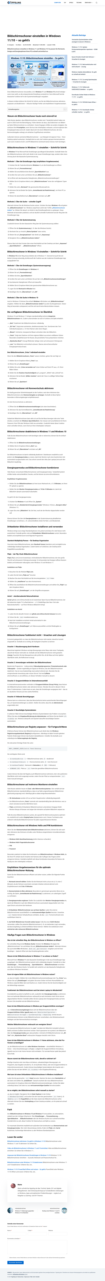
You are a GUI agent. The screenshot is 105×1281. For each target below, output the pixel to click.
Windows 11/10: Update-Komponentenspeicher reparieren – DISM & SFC (84, 49)
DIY (65, 2)
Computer (57, 2)
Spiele (71, 2)
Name (9, 1230)
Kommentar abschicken (15, 1262)
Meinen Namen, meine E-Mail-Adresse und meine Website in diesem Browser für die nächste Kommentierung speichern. (37, 1257)
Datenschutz (20, 1276)
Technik (79, 2)
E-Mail (30, 1230)
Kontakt (38, 1276)
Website (50, 1230)
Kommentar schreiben (13, 1238)
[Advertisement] (52, 17)
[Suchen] (96, 2)
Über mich (88, 2)
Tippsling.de (14, 1276)
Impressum (27, 1276)
